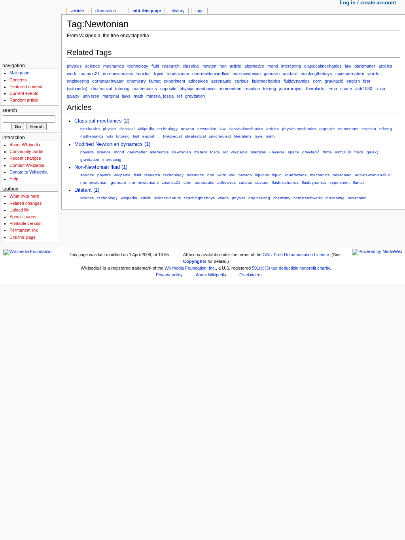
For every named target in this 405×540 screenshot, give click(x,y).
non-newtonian (247, 73)
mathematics (144, 88)
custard (290, 73)
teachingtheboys (316, 73)
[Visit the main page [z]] (30, 30)
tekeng (269, 88)
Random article (23, 100)
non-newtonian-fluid (210, 73)
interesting (291, 66)
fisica (380, 88)
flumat (155, 81)
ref (179, 96)
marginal (110, 96)
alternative (254, 66)
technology (137, 66)
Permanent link (23, 230)
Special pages (22, 216)
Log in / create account (368, 3)
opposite (168, 88)
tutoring (122, 88)
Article (77, 10)
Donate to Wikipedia (28, 172)
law (348, 66)
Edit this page (146, 10)
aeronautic (221, 81)
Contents (18, 79)
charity (323, 268)
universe (91, 96)
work (71, 73)
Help (13, 178)
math (138, 96)
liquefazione (178, 73)
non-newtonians (118, 73)
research (171, 66)
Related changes (25, 203)
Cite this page (22, 237)
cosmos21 (89, 73)
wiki (109, 136)
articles (385, 66)
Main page (19, 72)
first (366, 81)
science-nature (349, 73)
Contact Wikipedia (26, 165)
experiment (174, 81)
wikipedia (146, 129)
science (92, 66)
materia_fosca (160, 96)
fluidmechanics (266, 81)
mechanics (113, 66)
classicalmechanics (323, 66)
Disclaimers (250, 274)
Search (9, 110)
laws (126, 96)
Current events (23, 93)
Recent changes (25, 158)
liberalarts (315, 88)
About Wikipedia (24, 144)
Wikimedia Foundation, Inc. (190, 268)
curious (242, 81)
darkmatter (364, 66)
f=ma (332, 88)
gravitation (195, 96)
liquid (158, 73)
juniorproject (291, 88)
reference (195, 175)
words (373, 73)
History (178, 10)
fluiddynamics (297, 81)
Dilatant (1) (86, 190)
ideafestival (101, 88)
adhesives (198, 81)
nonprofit (307, 268)
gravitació (334, 81)
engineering (78, 81)
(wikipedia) (77, 88)
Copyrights (194, 261)
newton (209, 66)
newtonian (206, 129)
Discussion (105, 10)
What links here (24, 196)
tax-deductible (284, 268)
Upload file (19, 210)
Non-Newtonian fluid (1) (100, 167)
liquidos (143, 73)
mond (272, 66)
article (235, 66)
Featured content (25, 86)
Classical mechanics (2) (101, 121)
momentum (230, 88)
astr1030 (363, 88)
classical (191, 66)
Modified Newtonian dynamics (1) (112, 144)
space (346, 88)
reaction (252, 88)
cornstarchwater (108, 81)
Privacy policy (169, 274)
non (223, 66)
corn (317, 81)
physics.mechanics (198, 88)
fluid (155, 66)
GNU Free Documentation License (296, 254)
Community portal (26, 151)
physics (74, 66)
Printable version (25, 223)
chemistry (136, 81)
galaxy (73, 96)
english (353, 81)
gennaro (272, 73)
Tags (199, 10)
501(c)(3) (261, 268)
